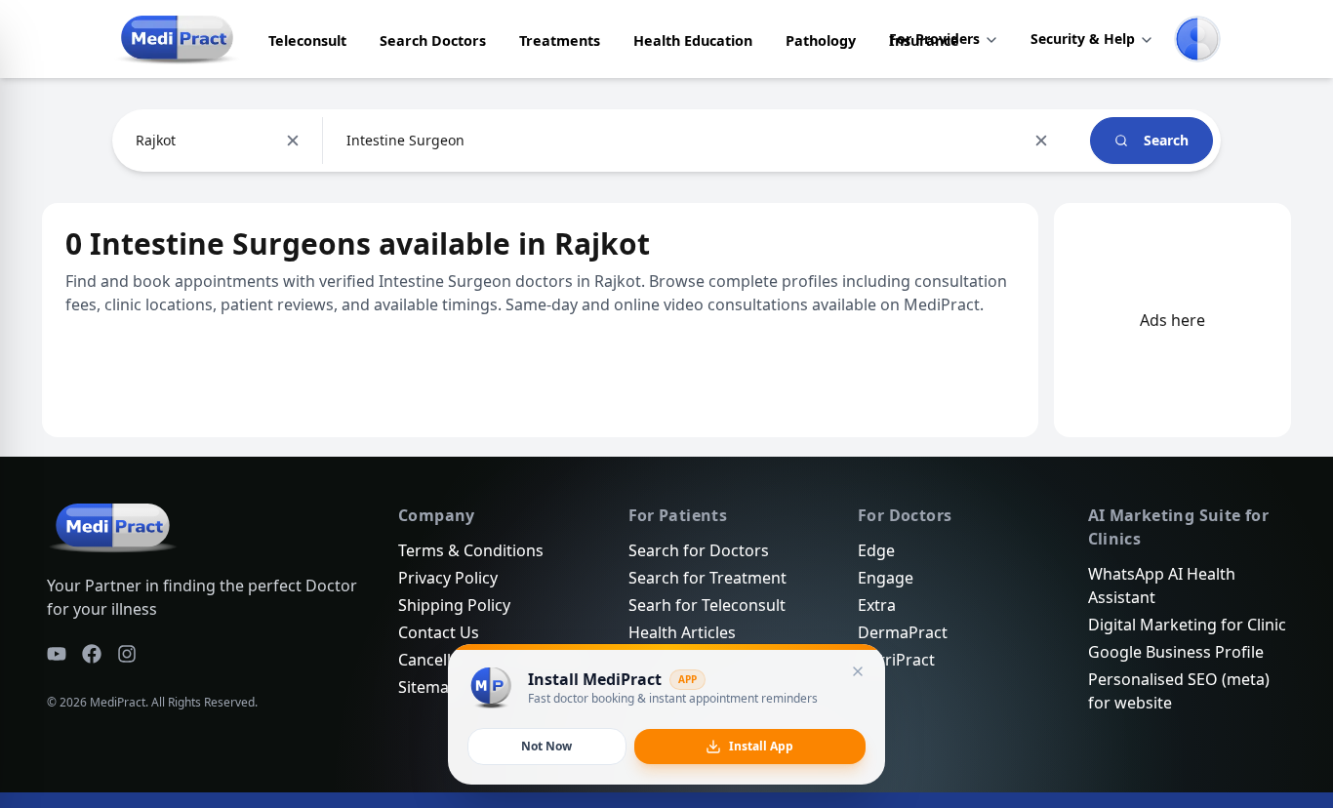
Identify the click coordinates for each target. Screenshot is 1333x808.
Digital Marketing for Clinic (1187, 624)
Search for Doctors (698, 550)
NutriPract (896, 659)
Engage (885, 577)
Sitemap (428, 687)
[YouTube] (56, 654)
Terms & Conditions (471, 550)
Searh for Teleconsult (707, 605)
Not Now (546, 746)
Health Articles (682, 632)
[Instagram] (127, 654)
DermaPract (903, 632)
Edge (876, 550)
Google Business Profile (1176, 652)
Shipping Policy (454, 605)
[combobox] (138, 140)
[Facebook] (91, 654)
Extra (877, 605)
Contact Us (438, 632)
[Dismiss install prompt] (857, 671)
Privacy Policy (448, 577)
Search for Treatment (707, 577)
